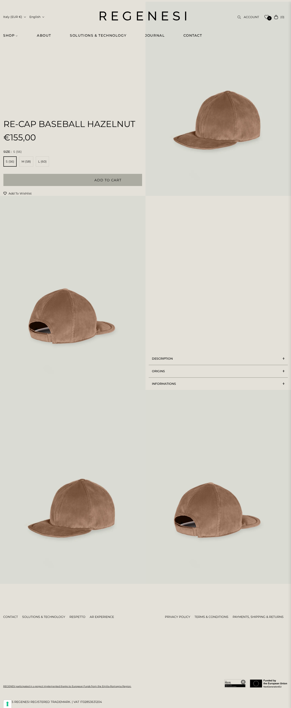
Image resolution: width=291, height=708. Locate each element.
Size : (12, 152)
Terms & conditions (211, 617)
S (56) (10, 161)
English (34, 17)
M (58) (26, 161)
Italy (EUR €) (12, 17)
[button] (12, 35)
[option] (218, 99)
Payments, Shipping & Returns (258, 617)
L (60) (42, 161)
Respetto (77, 617)
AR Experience (102, 617)
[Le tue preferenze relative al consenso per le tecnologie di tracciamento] (7, 704)
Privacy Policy (177, 617)
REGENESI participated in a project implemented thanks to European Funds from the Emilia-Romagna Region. (67, 686)
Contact (10, 617)
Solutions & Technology (43, 617)
